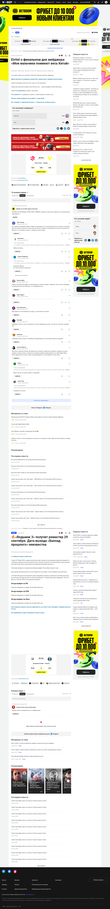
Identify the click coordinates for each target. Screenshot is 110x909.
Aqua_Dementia (21, 307)
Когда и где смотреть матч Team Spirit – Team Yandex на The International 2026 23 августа (36, 485)
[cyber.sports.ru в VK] (10, 872)
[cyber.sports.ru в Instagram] (15, 872)
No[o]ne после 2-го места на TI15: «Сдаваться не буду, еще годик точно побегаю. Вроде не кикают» (84, 151)
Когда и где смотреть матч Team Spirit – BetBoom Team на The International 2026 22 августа (37, 498)
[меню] (15, 2)
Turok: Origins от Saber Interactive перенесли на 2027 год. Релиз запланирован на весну (36, 749)
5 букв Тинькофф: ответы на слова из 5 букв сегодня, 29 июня (29, 846)
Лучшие (22, 195)
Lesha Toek (21, 381)
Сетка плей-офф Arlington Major (20, 424)
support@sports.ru (30, 894)
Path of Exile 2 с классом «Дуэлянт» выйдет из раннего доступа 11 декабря (32, 743)
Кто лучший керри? (82, 219)
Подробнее (48, 900)
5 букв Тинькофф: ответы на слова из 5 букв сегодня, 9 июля (28, 813)
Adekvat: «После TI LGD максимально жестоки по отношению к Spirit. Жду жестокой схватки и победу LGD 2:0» (40, 439)
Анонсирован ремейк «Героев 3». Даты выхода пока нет (27, 756)
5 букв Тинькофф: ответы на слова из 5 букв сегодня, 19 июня (28, 859)
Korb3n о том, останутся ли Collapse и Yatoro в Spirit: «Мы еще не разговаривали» (86, 142)
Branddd (19, 320)
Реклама (16, 884)
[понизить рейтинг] (69, 233)
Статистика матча (26, 44)
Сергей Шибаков (23, 256)
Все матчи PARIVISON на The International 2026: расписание (28, 459)
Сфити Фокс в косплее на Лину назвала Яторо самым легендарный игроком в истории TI (84, 70)
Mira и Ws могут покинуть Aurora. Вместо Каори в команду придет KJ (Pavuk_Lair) (85, 125)
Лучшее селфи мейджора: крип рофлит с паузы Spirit (27, 98)
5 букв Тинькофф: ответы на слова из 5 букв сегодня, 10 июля (28, 807)
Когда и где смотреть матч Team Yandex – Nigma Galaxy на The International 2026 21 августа (37, 511)
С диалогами (65, 195)
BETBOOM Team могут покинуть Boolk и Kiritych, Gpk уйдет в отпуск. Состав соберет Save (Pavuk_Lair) (85, 105)
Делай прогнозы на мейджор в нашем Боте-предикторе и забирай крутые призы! (36, 79)
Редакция (4, 884)
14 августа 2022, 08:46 (22, 296)
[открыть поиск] (94, 2)
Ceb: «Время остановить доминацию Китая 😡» (25, 431)
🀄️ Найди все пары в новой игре (21, 556)
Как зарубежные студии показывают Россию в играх (27, 612)
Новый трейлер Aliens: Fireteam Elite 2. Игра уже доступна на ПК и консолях (85, 572)
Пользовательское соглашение (40, 884)
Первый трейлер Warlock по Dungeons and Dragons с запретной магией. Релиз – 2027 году (85, 609)
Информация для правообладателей (41, 889)
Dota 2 (16, 51)
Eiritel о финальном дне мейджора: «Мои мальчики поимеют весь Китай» (38, 51)
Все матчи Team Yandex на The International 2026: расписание (28, 472)
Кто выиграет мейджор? (22, 108)
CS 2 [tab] (13, 32)
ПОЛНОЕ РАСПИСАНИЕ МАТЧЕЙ (55, 48)
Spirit (22, 75)
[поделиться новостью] (69, 55)
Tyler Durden (20, 222)
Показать (67, 245)
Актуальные (30, 195)
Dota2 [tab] (17, 32)
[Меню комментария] (69, 223)
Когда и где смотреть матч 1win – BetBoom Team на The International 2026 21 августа (35, 518)
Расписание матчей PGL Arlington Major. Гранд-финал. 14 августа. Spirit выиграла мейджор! (37, 417)
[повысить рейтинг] (62, 233)
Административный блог (20, 889)
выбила (16, 94)
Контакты (4, 889)
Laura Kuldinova (21, 347)
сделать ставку (41, 171)
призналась (21, 90)
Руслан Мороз (22, 178)
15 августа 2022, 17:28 (23, 365)
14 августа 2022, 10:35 (22, 282)
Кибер (12, 51)
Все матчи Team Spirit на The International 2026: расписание (28, 466)
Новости (20, 51)
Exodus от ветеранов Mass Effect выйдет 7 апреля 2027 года (85, 591)
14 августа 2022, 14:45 (22, 336)
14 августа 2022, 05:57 (22, 224)
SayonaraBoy (20, 280)
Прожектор (35, 880)
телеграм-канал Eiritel (22, 180)
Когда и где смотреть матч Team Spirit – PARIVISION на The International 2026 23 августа (36, 479)
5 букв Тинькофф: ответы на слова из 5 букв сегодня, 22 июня (29, 852)
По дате (14, 195)
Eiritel (12, 75)
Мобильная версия (98, 880)
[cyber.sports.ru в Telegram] (4, 872)
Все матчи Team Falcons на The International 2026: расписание (29, 505)
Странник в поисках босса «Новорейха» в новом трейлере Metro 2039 (85, 599)
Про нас (4, 880)
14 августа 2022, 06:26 (23, 258)
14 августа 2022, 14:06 (22, 321)
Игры (16, 528)
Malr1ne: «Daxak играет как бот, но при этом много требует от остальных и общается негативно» (85, 80)
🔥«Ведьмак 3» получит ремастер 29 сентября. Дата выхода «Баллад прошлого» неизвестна (42, 528)
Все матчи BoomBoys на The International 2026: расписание (28, 492)
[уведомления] (98, 2)
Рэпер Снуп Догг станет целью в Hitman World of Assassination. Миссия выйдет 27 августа (85, 563)
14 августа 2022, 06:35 (22, 309)
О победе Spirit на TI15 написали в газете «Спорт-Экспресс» (84, 133)
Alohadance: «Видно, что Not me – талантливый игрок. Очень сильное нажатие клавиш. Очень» (86, 59)
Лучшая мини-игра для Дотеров (26, 707)
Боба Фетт (21, 238)
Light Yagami (20, 295)
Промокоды (58, 880)
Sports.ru (5, 898)
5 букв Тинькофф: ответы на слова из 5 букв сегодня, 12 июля (28, 800)
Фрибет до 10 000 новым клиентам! (27, 209)
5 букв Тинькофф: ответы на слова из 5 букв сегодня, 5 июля (28, 833)
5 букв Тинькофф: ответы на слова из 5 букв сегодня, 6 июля (28, 826)
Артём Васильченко (23, 678)
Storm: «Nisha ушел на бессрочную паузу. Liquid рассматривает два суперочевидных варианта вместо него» (85, 115)
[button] (69, 223)
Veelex (19, 363)
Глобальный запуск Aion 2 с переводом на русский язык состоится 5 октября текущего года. (86, 581)
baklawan (19, 334)
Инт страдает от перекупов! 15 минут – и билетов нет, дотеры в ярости (33, 102)
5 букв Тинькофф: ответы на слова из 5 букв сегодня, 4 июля (28, 839)
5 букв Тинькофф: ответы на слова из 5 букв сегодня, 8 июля (28, 820)
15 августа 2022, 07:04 (22, 349)
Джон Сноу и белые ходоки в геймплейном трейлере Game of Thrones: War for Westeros (85, 618)
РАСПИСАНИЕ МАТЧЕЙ (16, 28)
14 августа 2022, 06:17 (23, 240)
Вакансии (16, 880)
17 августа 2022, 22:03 (23, 383)
